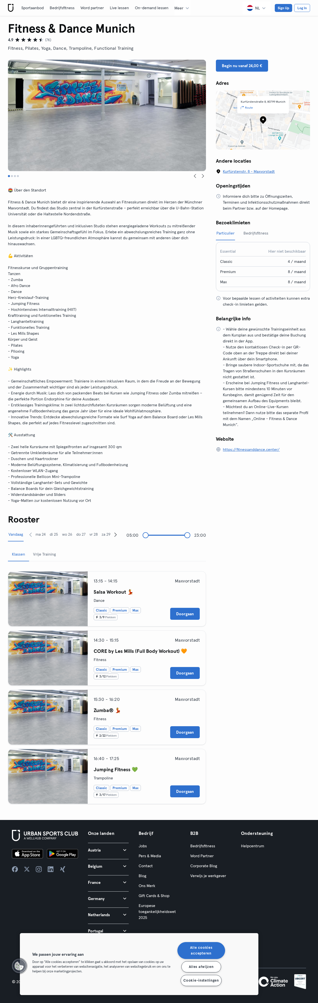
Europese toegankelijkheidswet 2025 (157, 911)
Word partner (92, 7)
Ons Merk (147, 885)
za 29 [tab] (106, 534)
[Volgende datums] (115, 534)
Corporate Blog (203, 865)
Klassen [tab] (18, 554)
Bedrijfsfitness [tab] (255, 233)
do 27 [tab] (80, 534)
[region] (139, 964)
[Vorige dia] (195, 176)
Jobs (143, 845)
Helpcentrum (252, 845)
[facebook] (15, 869)
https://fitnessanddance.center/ (251, 449)
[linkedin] (51, 869)
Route (249, 107)
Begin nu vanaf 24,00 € (242, 65)
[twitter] (27, 869)
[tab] (9, 176)
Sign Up (283, 8)
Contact (146, 865)
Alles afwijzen (201, 966)
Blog (142, 875)
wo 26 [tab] (67, 534)
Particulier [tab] (225, 233)
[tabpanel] (107, 685)
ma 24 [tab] (41, 534)
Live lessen (119, 7)
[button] (108, 850)
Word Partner (202, 855)
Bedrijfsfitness (62, 7)
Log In (302, 8)
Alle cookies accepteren (201, 950)
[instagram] (39, 869)
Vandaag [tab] (15, 534)
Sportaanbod (32, 7)
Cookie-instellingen (201, 980)
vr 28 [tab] (93, 534)
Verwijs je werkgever (208, 875)
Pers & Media (150, 855)
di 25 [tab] (54, 534)
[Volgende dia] (203, 176)
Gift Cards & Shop (154, 895)
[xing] (63, 869)
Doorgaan (185, 613)
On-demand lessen (151, 7)
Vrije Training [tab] (44, 554)
